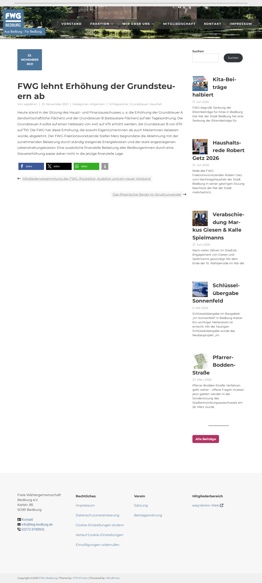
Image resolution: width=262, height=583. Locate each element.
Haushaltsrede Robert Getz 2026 (218, 150)
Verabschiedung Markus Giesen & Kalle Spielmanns (218, 226)
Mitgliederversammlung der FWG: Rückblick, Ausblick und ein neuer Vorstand (87, 179)
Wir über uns (136, 24)
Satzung (141, 505)
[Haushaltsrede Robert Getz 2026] (200, 146)
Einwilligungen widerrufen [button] (97, 545)
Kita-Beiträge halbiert (214, 87)
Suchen (198, 51)
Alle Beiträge (205, 439)
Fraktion (99, 24)
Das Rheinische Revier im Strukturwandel (147, 194)
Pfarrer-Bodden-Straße (214, 365)
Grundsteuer (139, 104)
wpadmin (30, 104)
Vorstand (71, 24)
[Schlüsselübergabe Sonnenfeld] (200, 289)
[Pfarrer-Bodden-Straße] (200, 361)
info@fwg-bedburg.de (37, 524)
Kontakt (212, 24)
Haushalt (155, 104)
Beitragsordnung (148, 515)
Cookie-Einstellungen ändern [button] (100, 525)
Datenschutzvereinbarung (97, 515)
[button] (31, 166)
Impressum (241, 24)
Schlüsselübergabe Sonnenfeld (216, 293)
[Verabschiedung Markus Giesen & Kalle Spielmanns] (200, 218)
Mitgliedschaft (179, 24)
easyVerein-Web (205, 505)
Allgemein (97, 104)
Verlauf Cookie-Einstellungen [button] (99, 535)
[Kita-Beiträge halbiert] (200, 83)
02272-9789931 (33, 529)
